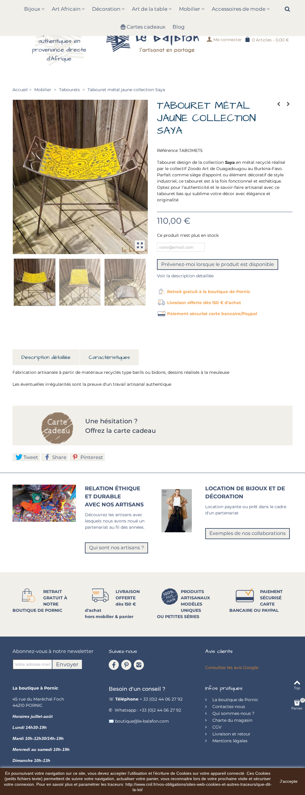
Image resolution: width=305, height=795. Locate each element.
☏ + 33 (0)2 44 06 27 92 (146, 699)
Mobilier (189, 9)
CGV (216, 727)
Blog (178, 27)
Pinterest (91, 457)
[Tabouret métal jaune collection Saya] (80, 177)
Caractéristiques (109, 357)
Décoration (106, 9)
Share (58, 457)
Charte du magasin (231, 720)
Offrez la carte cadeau (120, 430)
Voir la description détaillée (185, 276)
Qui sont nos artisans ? (116, 547)
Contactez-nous (228, 706)
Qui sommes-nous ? (232, 713)
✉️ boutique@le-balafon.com (139, 721)
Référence (167, 150)
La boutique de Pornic (234, 699)
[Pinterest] (126, 665)
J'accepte (289, 781)
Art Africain (66, 9)
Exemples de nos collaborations (247, 533)
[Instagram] (139, 665)
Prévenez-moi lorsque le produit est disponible (217, 264)
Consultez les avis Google (231, 667)
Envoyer (67, 664)
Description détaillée (46, 357)
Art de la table (149, 9)
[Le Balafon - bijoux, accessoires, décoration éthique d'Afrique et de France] (152, 39)
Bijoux (32, 9)
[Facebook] (114, 665)
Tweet (30, 457)
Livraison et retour (230, 734)
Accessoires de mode (238, 9)
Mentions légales (229, 740)
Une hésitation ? (112, 421)
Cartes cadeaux (146, 27)
